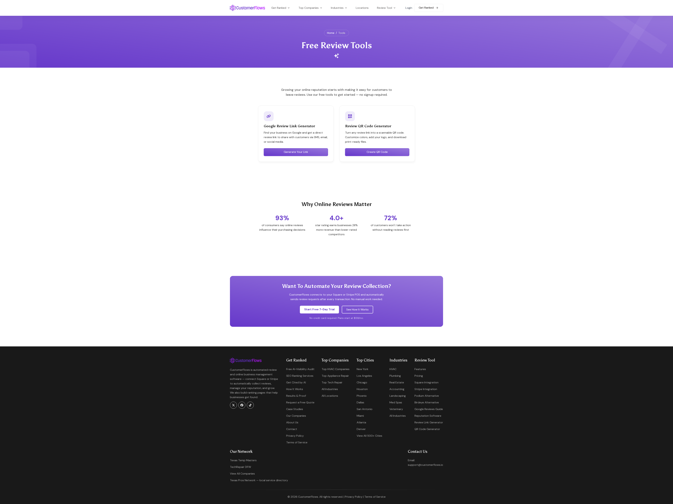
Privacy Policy (295, 436)
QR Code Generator (427, 429)
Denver (361, 429)
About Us (292, 422)
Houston (362, 389)
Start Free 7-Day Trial (319, 309)
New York (362, 369)
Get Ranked (426, 7)
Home (330, 33)
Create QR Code (377, 152)
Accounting (396, 389)
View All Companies (242, 473)
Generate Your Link (296, 152)
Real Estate (396, 382)
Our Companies (296, 416)
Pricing (418, 376)
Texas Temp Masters (243, 460)
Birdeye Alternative (426, 402)
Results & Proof (296, 396)
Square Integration (426, 382)
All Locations (330, 396)
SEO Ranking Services (299, 376)
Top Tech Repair (332, 382)
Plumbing (395, 376)
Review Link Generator (428, 422)
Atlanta (361, 422)
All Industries (330, 389)
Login (408, 8)
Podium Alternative (426, 396)
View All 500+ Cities (369, 436)
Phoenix (362, 396)
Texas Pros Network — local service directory (259, 480)
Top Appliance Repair (335, 376)
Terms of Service (296, 442)
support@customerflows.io (425, 465)
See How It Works (357, 309)
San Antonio (364, 409)
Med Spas (395, 402)
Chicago (362, 382)
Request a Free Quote (300, 402)
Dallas (360, 402)
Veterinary (396, 409)
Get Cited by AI (296, 382)
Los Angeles (364, 376)
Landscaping (397, 396)
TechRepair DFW (240, 467)
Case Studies (294, 409)
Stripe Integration (425, 389)
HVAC (392, 369)
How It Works (294, 389)
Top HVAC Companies (335, 369)
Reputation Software (427, 416)
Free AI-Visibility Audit (300, 369)
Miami (360, 416)
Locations (362, 8)
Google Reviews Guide (428, 409)
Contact (291, 429)
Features (420, 369)
